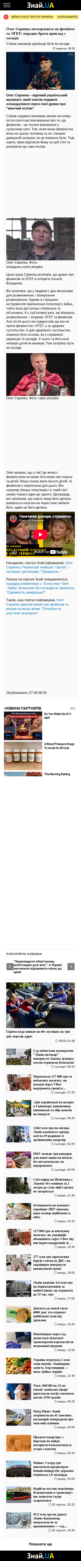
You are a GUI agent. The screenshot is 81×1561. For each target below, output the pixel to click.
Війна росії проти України (32, 16)
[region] (40, 182)
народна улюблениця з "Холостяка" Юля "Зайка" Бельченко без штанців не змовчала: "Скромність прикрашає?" (40, 588)
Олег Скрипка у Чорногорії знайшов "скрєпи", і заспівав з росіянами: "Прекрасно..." (39, 567)
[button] (10, 966)
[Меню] (6, 5)
